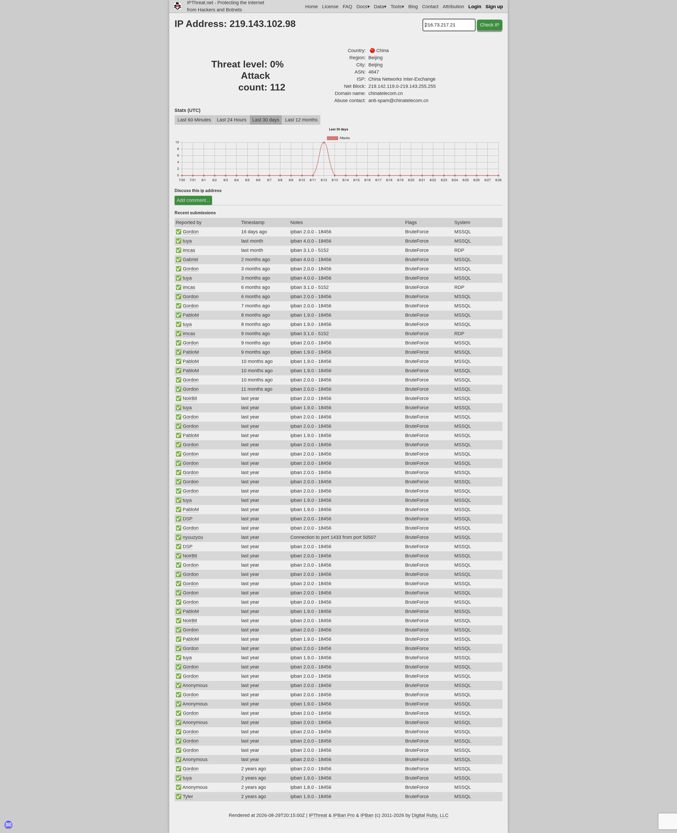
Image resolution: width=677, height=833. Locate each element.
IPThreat (318, 815)
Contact (430, 6)
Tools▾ (397, 6)
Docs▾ (363, 6)
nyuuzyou (193, 537)
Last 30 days (265, 119)
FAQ (347, 6)
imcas (189, 250)
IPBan (366, 815)
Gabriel (190, 259)
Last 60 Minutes (194, 119)
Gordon (191, 231)
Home (311, 6)
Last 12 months (301, 119)
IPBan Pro (344, 815)
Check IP (489, 25)
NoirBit (190, 398)
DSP (188, 518)
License (330, 6)
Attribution (453, 6)
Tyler (188, 796)
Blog (413, 6)
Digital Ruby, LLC (430, 815)
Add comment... (193, 200)
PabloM (191, 315)
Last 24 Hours (231, 119)
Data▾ (380, 6)
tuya (187, 241)
